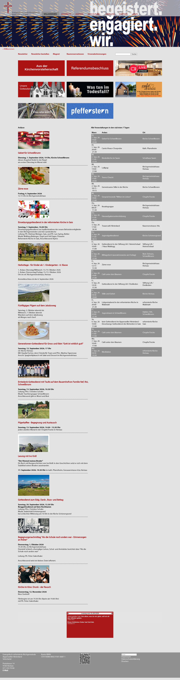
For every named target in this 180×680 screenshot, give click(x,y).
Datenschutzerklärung (130, 659)
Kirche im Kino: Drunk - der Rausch (34, 587)
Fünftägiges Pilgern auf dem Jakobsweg (37, 305)
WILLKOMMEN (50, 14)
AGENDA (79, 14)
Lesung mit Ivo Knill (27, 456)
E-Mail (5, 670)
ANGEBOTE (66, 14)
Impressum (126, 657)
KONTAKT (123, 14)
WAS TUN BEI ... (94, 14)
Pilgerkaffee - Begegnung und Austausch (37, 422)
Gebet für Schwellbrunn (29, 153)
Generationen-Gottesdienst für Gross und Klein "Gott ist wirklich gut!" (50, 343)
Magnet (56, 54)
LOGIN (135, 14)
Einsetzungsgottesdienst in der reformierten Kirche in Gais (45, 222)
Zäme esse (23, 188)
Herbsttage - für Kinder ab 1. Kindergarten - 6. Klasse (43, 265)
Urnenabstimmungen (97, 54)
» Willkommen (9, 49)
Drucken (125, 661)
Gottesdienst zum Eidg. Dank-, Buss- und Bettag (40, 500)
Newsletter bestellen (40, 54)
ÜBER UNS (110, 14)
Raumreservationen (75, 54)
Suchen (134, 54)
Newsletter (23, 54)
